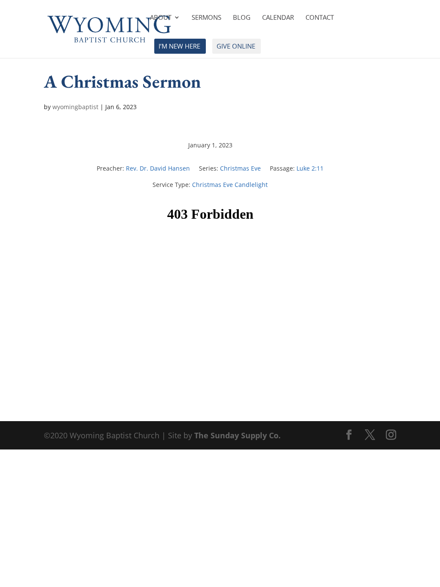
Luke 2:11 (310, 168)
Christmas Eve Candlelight (230, 184)
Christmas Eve (240, 168)
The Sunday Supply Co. (237, 435)
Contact (320, 17)
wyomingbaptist (75, 107)
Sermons (206, 17)
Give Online (236, 46)
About (160, 17)
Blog (242, 17)
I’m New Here (179, 46)
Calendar (278, 17)
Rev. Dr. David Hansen (158, 168)
